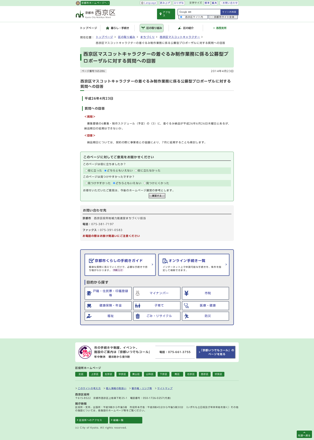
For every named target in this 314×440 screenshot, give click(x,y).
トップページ (104, 37)
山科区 (150, 374)
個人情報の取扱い (116, 388)
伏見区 (218, 374)
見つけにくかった (157, 183)
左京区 (109, 374)
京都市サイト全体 (224, 17)
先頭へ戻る (304, 435)
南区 (177, 374)
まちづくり (147, 37)
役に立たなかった (149, 170)
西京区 (205, 374)
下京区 (163, 374)
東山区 (136, 374)
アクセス (167, 14)
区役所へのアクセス (90, 420)
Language (150, 3)
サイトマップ (165, 388)
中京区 (122, 374)
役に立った (95, 170)
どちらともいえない (120, 170)
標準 (207, 3)
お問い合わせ (230, 3)
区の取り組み (126, 37)
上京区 (95, 374)
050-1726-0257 (153, 398)
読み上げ (165, 3)
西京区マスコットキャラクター (180, 37)
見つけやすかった (99, 183)
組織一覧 (118, 420)
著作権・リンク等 (142, 388)
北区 (81, 374)
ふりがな (179, 3)
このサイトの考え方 (89, 388)
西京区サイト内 (194, 17)
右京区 (191, 374)
